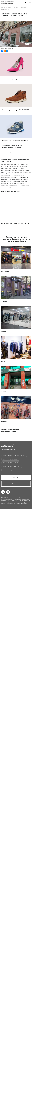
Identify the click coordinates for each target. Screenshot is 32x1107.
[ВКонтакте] (2, 51)
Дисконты (23, 7)
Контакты (16, 484)
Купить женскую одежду (10, 459)
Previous (2, 34)
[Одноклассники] (5, 51)
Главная (3, 7)
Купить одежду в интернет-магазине (14, 455)
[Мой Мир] (7, 51)
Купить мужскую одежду (10, 462)
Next (30, 34)
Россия (9, 7)
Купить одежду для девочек (11, 466)
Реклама (16, 477)
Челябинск (16, 7)
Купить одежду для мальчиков (12, 470)
